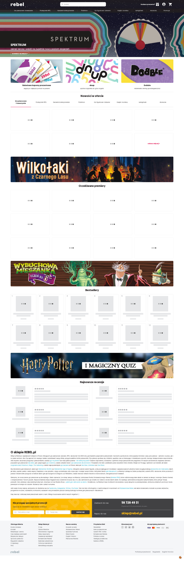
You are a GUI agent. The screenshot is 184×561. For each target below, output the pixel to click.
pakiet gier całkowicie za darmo (76, 482)
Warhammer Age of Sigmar (63, 469)
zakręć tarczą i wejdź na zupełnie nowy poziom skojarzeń (40, 48)
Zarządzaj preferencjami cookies (180, 557)
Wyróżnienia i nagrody (45, 532)
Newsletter (97, 527)
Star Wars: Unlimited (87, 465)
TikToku (68, 488)
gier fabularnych (111, 471)
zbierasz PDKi (115, 477)
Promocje (167, 11)
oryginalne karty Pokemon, (19, 465)
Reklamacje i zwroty (17, 532)
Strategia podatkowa (100, 539)
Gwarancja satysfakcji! (45, 536)
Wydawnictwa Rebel (126, 488)
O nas (40, 527)
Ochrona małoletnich (45, 543)
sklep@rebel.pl (131, 513)
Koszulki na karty (71, 527)
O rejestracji (14, 543)
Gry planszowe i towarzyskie (23, 11)
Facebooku (53, 488)
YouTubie (75, 488)
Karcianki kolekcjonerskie (66, 11)
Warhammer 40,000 (44, 469)
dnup (92, 85)
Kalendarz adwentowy (45, 541)
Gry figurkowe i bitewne (103, 11)
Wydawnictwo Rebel (73, 529)
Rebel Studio (70, 534)
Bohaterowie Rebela (45, 539)
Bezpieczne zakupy (17, 536)
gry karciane (65, 465)
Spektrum (18, 45)
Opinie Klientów (43, 529)
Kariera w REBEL (99, 541)
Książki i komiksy (123, 11)
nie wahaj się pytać (82, 461)
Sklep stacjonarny (44, 534)
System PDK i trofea (100, 532)
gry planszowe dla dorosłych (81, 463)
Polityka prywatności (143, 552)
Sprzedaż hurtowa (72, 532)
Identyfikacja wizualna (45, 546)
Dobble (147, 85)
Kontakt (13, 529)
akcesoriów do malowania (159, 469)
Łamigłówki (139, 11)
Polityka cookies (99, 536)
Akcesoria (153, 11)
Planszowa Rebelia (72, 539)
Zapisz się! (80, 512)
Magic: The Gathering (36, 465)
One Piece (100, 465)
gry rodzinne (51, 463)
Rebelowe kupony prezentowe (36, 85)
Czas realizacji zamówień (19, 534)
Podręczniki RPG (45, 11)
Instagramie (61, 488)
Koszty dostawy (16, 527)
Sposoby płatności (17, 539)
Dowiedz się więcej (19, 54)
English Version (71, 536)
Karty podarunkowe (100, 529)
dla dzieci (31, 463)
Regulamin (156, 552)
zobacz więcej (153, 143)
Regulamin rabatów (17, 541)
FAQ (12, 546)
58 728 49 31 (130, 503)
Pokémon (84, 11)
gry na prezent (54, 461)
